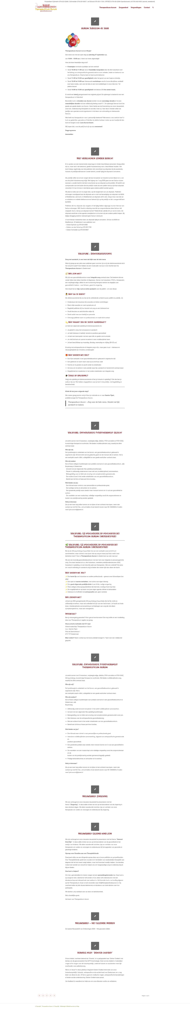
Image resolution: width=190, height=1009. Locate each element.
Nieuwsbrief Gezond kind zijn (95, 833)
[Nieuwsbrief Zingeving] (95, 789)
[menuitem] (108, 7)
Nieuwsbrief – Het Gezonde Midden (95, 923)
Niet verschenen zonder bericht (95, 158)
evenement (98, 126)
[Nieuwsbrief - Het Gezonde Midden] (95, 916)
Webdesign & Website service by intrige (69, 1006)
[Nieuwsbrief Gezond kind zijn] (95, 827)
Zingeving (74, 804)
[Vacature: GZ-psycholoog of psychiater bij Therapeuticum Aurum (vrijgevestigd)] (95, 527)
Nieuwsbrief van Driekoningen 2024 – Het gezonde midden (91, 929)
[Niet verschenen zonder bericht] (95, 151)
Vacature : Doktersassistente (95, 253)
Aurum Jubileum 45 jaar (95, 28)
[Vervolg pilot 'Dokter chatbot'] (95, 946)
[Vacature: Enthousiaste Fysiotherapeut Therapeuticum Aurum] (95, 658)
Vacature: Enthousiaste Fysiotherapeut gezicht (95, 432)
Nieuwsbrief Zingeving (95, 796)
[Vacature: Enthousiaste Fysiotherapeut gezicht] (95, 426)
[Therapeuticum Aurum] (46, 7)
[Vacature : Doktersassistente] (95, 247)
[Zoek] (153, 7)
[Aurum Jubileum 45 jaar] (95, 21)
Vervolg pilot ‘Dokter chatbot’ (95, 952)
